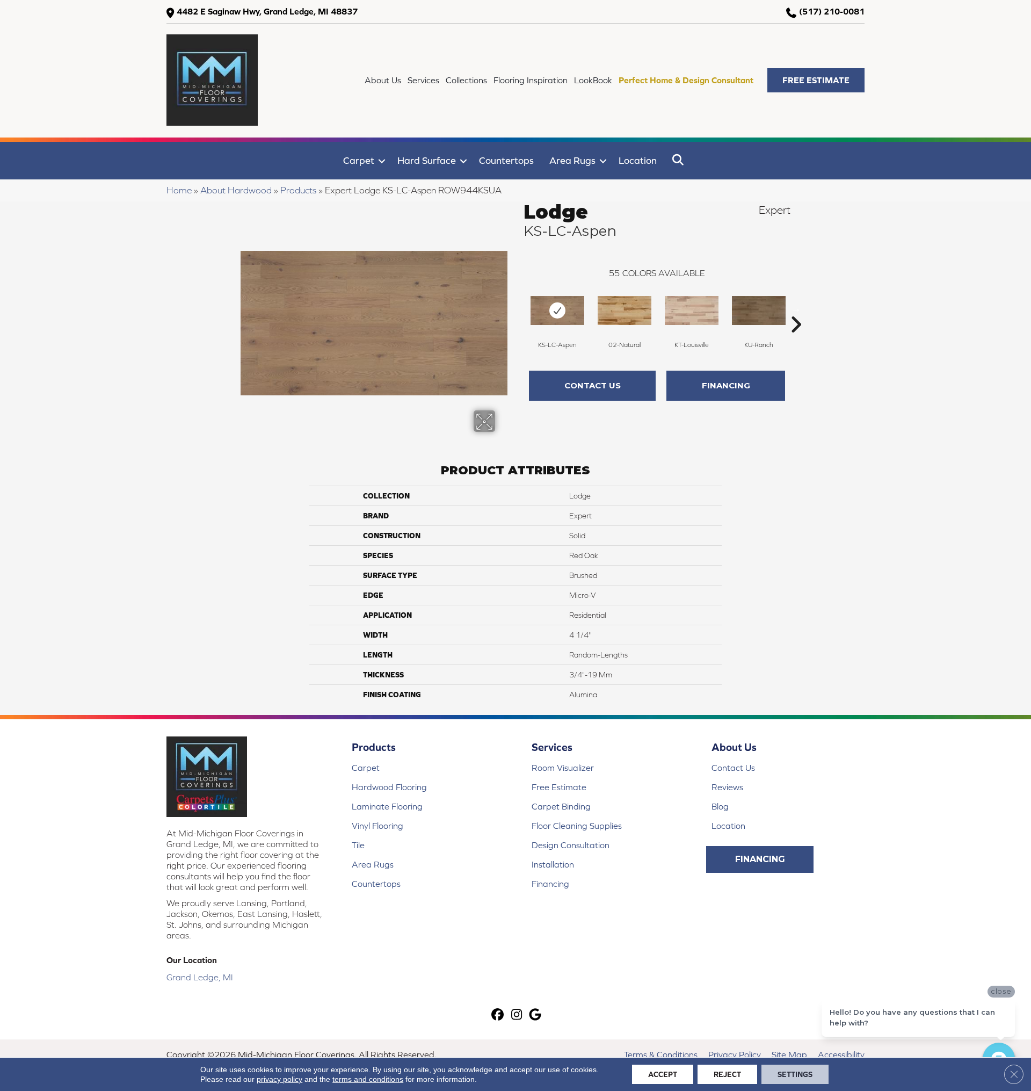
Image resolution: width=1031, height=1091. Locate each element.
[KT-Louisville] (691, 310)
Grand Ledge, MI (199, 977)
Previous (518, 308)
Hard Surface (426, 160)
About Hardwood (236, 190)
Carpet (358, 160)
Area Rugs (572, 160)
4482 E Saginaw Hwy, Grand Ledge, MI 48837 (267, 11)
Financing (726, 385)
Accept (662, 1074)
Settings (795, 1074)
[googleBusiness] (535, 1015)
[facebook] (498, 1015)
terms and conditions (367, 1079)
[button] (816, 80)
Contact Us (592, 385)
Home (179, 190)
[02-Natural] (624, 310)
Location (638, 160)
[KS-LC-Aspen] (557, 310)
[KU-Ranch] (758, 310)
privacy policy (279, 1079)
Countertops (506, 160)
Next (796, 308)
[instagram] (517, 1015)
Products (298, 190)
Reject (727, 1074)
